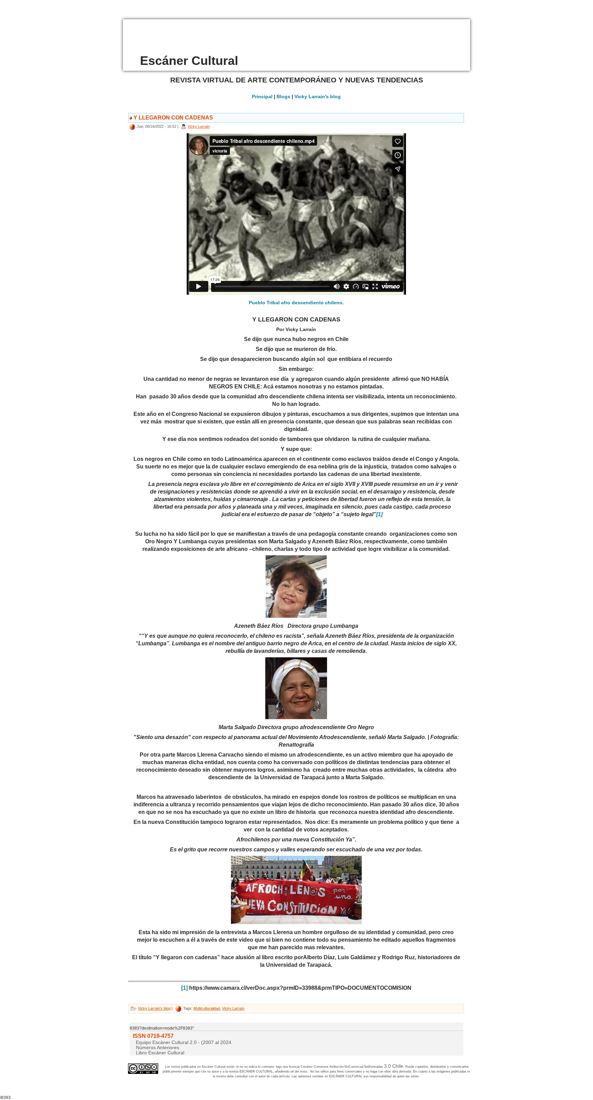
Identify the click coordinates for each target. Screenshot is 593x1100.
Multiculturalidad (207, 1008)
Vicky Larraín (233, 1008)
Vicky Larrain (199, 126)
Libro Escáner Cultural (160, 1052)
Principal (262, 96)
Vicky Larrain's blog (317, 96)
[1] (184, 988)
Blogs (283, 96)
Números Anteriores (157, 1047)
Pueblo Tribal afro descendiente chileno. (296, 302)
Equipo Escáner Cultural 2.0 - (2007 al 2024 (183, 1042)
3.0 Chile (393, 1066)
